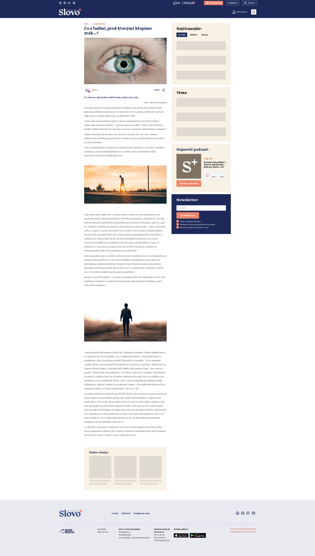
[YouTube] (69, 3)
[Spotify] (74, 2)
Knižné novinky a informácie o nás (194, 227)
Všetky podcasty (188, 183)
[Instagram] (65, 3)
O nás (115, 513)
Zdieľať (157, 90)
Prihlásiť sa (188, 215)
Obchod (125, 513)
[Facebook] (60, 3)
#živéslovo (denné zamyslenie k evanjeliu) (197, 224)
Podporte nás (142, 513)
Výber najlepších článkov (190, 221)
